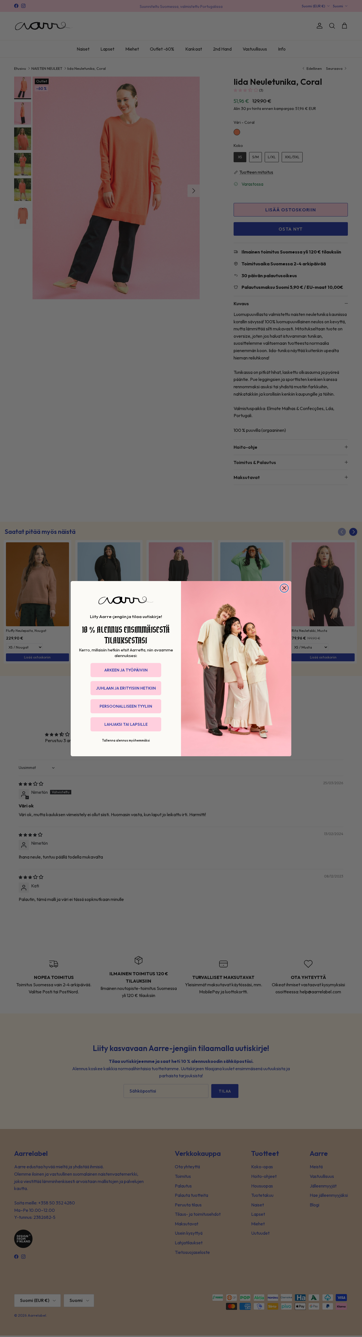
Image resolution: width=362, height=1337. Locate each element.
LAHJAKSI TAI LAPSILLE (126, 724)
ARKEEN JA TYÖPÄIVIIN (126, 670)
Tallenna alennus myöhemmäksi (126, 740)
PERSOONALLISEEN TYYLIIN (126, 706)
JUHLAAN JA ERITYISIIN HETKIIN (126, 688)
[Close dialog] (284, 588)
